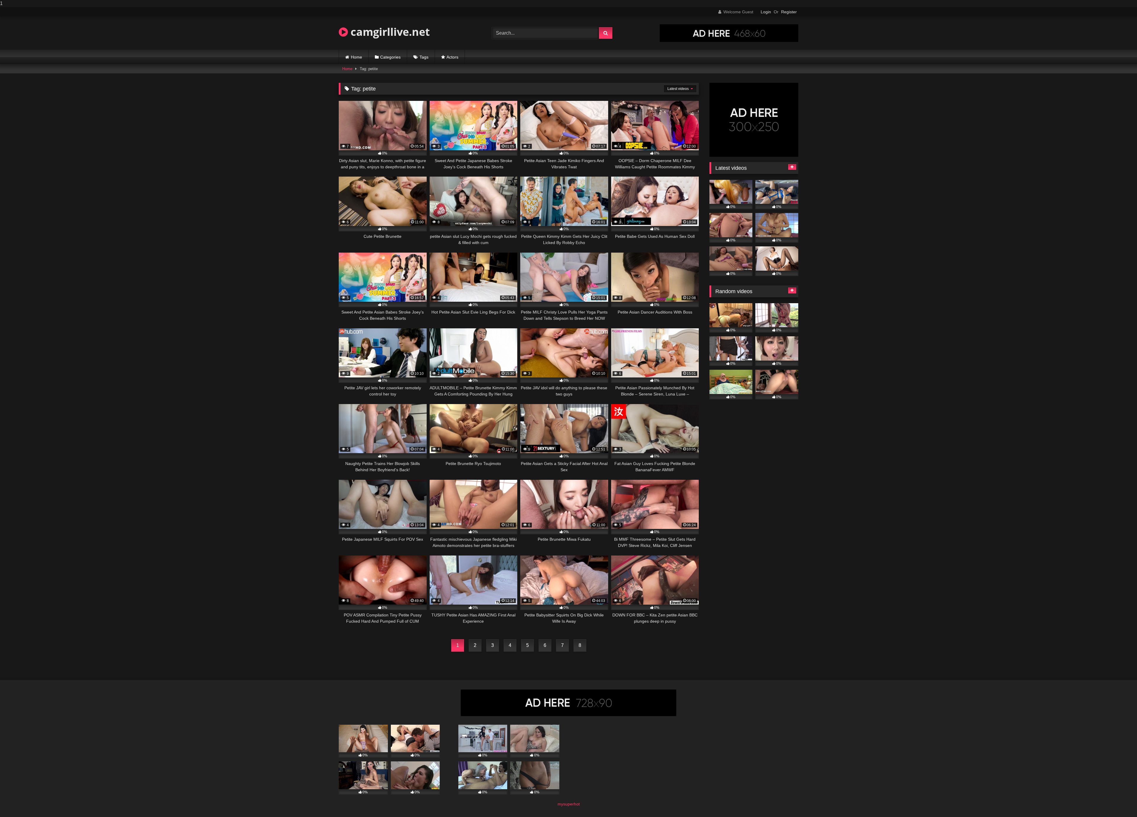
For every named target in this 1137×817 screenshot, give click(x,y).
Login (766, 11)
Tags (424, 57)
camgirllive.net (389, 32)
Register (789, 11)
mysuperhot (569, 804)
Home (356, 57)
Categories (390, 57)
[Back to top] (1118, 800)
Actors (452, 57)
